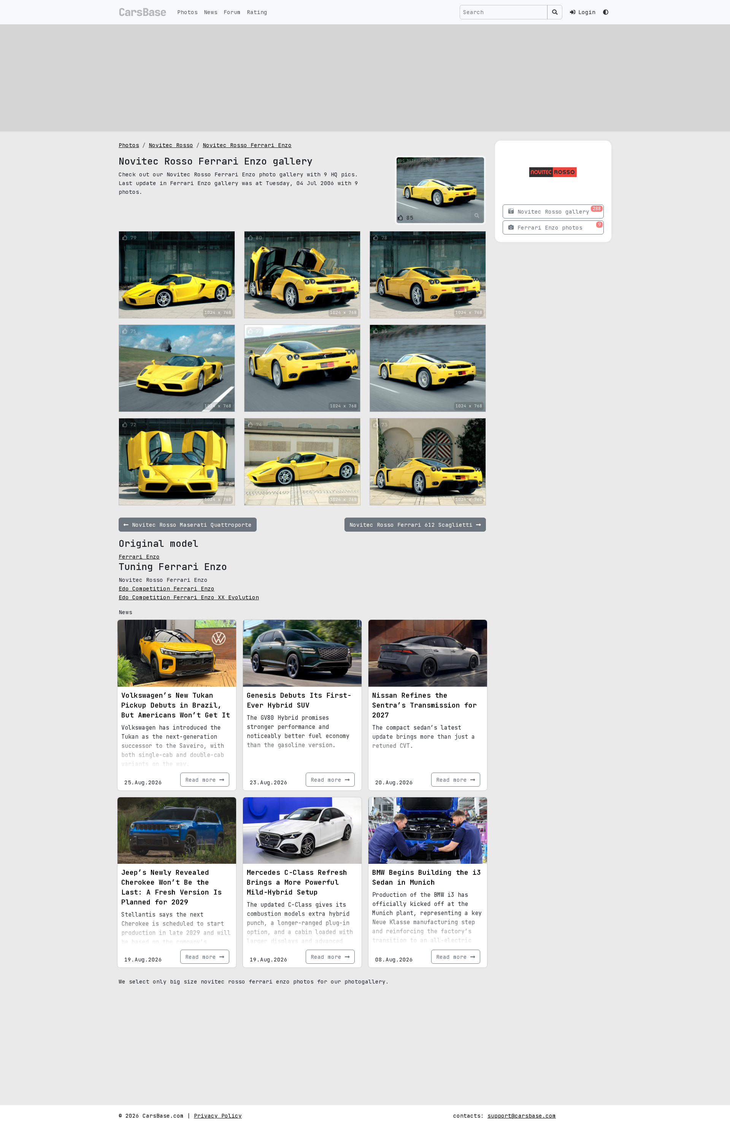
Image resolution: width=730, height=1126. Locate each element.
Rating (257, 12)
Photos (187, 12)
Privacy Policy (218, 1115)
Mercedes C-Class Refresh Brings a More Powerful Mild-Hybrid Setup (297, 882)
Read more (202, 779)
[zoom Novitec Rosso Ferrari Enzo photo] (477, 216)
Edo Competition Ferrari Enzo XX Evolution (189, 597)
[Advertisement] (365, 77)
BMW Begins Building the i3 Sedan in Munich (426, 877)
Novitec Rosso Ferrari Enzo (247, 145)
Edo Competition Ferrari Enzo (166, 588)
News (210, 12)
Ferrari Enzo (139, 556)
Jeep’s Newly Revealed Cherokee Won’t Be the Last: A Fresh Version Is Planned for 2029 (171, 887)
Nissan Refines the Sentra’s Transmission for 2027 (424, 705)
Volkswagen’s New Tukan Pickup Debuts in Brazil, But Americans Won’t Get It (175, 705)
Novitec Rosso (171, 145)
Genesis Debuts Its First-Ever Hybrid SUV (299, 700)
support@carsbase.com (521, 1115)
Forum (232, 12)
